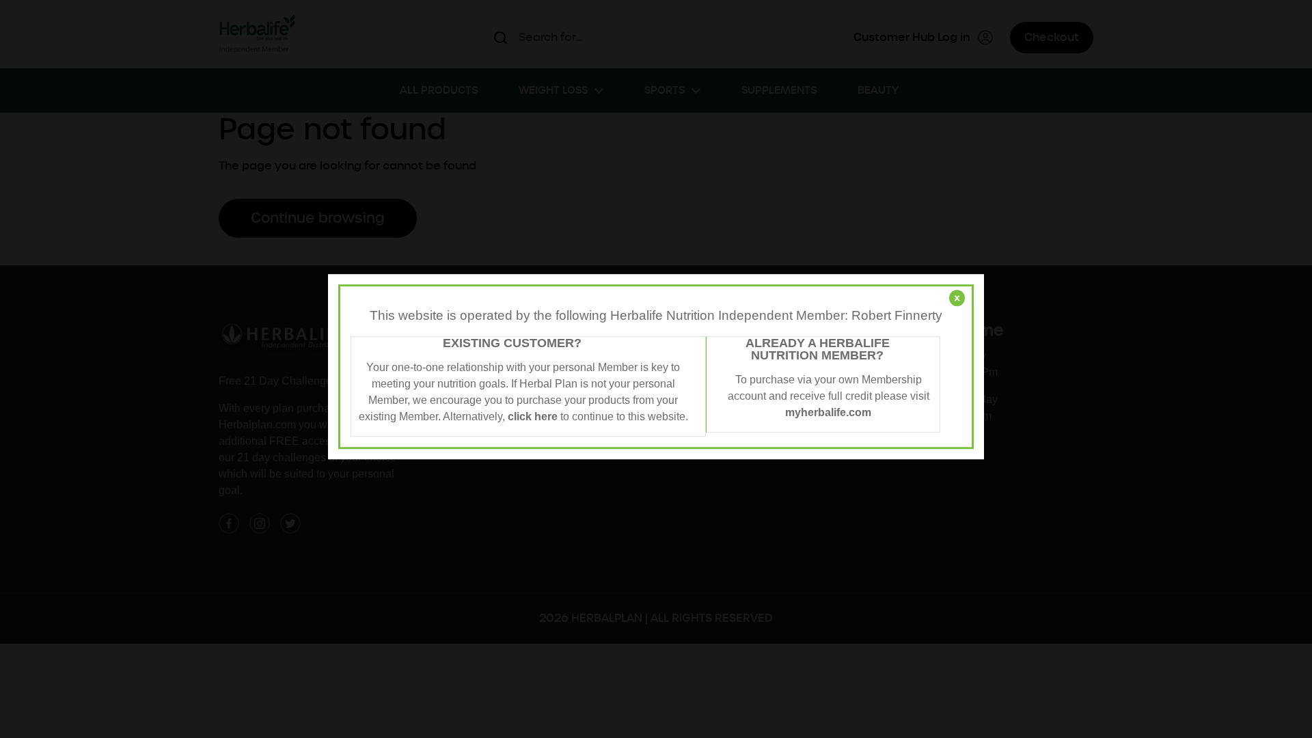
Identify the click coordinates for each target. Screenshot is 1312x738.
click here (533, 416)
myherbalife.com (828, 412)
